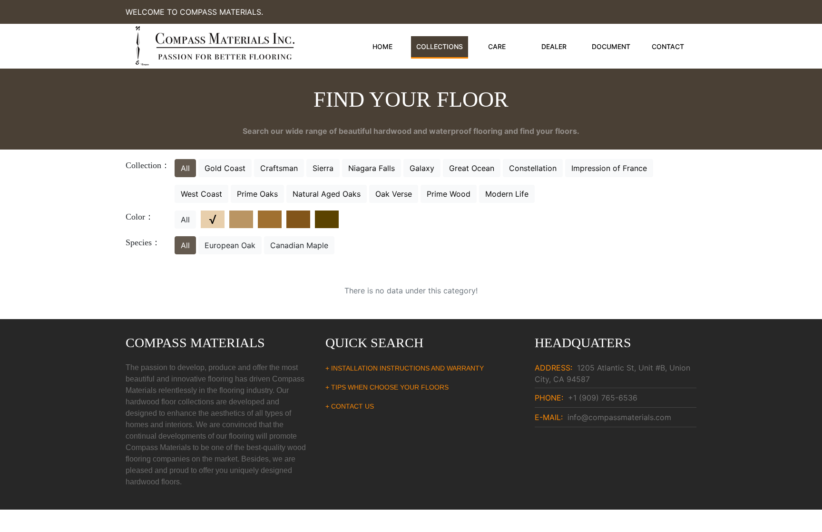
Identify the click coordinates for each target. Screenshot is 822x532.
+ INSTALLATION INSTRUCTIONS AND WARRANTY (404, 368)
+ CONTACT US (349, 406)
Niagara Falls (371, 168)
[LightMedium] (241, 219)
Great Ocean (471, 168)
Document (611, 46)
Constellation (533, 168)
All (185, 168)
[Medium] (270, 219)
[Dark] (327, 219)
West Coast (201, 194)
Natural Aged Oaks (327, 194)
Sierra (323, 168)
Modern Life (506, 194)
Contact (668, 46)
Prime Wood (448, 194)
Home (382, 46)
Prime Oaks (257, 194)
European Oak (230, 245)
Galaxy (422, 168)
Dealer (554, 46)
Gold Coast (225, 168)
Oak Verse (393, 194)
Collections (439, 46)
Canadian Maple (299, 245)
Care (497, 46)
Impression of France (609, 168)
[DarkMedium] (298, 219)
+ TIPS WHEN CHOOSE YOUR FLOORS (387, 387)
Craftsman (279, 168)
